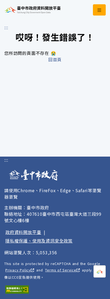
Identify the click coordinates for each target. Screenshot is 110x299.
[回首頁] (32, 10)
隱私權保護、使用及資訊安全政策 (39, 240)
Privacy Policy (18, 269)
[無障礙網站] (17, 289)
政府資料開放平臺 (23, 232)
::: (6, 27)
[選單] (99, 10)
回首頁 (55, 59)
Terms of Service (60, 269)
